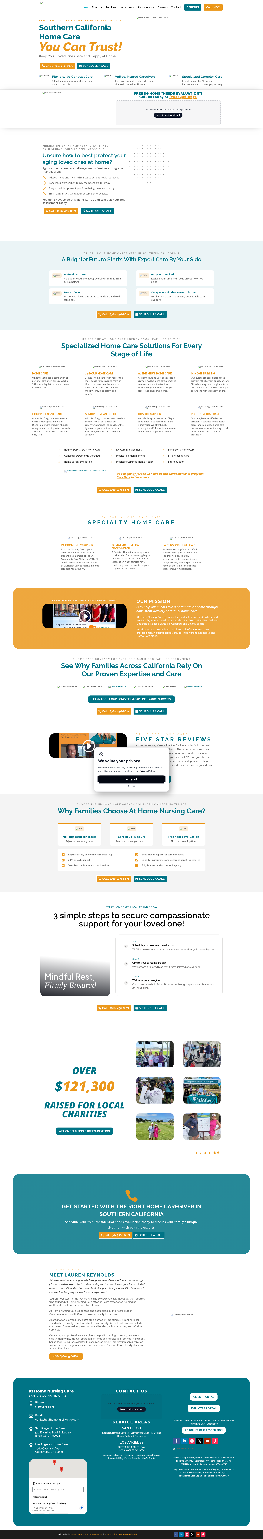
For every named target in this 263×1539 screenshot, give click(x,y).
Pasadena (140, 1455)
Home (84, 7)
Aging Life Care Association (204, 1430)
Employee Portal (204, 1408)
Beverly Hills (138, 1458)
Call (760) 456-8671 (59, 65)
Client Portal (203, 1397)
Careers (163, 7)
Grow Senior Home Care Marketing (86, 1534)
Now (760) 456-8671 (66, 1356)
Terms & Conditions (128, 1534)
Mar (149, 1433)
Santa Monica (153, 1455)
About (96, 7)
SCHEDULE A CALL (95, 65)
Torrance (129, 1455)
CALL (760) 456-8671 (117, 1235)
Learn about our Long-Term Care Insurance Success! (131, 699)
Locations (125, 7)
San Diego (131, 1428)
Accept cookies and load (168, 115)
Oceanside (140, 1436)
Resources (145, 7)
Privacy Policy (111, 1534)
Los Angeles (132, 1442)
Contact (176, 7)
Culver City (118, 1455)
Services (110, 7)
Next (216, 1152)
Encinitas (106, 1433)
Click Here (123, 477)
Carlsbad (129, 1436)
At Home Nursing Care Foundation (84, 1131)
